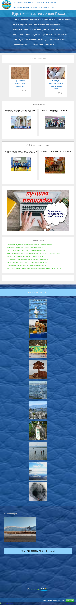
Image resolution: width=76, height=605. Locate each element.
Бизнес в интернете (32, 40)
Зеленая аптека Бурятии (47, 45)
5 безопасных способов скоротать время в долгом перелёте (26, 265)
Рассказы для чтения (55, 30)
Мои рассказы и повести (22, 7)
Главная (16, 2)
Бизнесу (64, 35)
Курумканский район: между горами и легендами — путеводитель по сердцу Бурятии (34, 253)
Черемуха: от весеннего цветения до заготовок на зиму (25, 256)
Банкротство (49, 7)
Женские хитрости (53, 25)
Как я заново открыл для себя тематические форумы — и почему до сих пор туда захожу (35, 268)
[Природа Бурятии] (20, 529)
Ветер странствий (64, 20)
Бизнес (40, 20)
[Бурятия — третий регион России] (6, 4)
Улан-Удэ (23, 2)
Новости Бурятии (59, 40)
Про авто (56, 35)
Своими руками (19, 35)
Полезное (33, 20)
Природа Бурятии (49, 2)
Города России (46, 40)
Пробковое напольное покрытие (20, 83)
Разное (28, 35)
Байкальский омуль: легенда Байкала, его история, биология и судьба (29, 245)
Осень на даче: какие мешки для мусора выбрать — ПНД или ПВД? (28, 259)
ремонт (16, 25)
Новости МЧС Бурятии (21, 45)
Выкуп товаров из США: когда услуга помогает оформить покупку (28, 262)
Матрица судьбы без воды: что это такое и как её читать (25, 247)
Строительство (39, 25)
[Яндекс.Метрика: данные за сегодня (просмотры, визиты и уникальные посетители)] (6, 604)
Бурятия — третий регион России (39, 13)
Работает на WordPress (51, 600)
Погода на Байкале (35, 2)
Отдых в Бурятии (26, 25)
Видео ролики (37, 35)
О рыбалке (37, 30)
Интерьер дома (18, 40)
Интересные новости (21, 20)
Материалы (48, 35)
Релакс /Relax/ (38, 7)
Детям (44, 30)
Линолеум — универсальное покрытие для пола (56, 85)
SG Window (70, 600)
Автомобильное (50, 20)
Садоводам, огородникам (23, 30)
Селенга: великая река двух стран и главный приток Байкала (26, 250)
